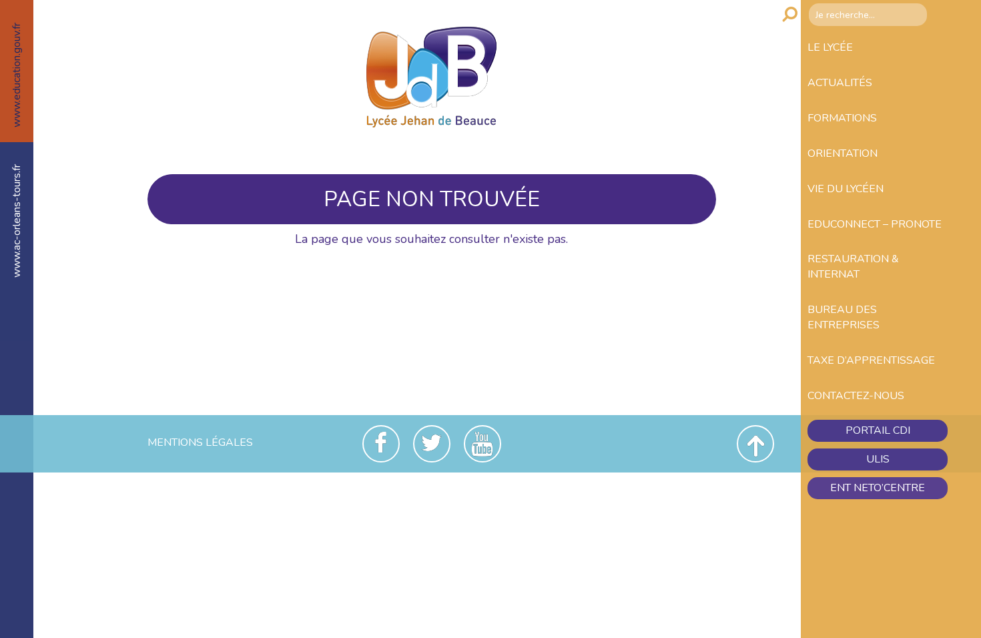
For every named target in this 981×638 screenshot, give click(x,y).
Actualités (839, 82)
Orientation (842, 153)
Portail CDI (878, 430)
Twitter (431, 443)
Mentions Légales (200, 442)
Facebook (381, 443)
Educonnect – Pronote (874, 224)
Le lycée (830, 47)
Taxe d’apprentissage (871, 360)
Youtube (482, 443)
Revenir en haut (755, 443)
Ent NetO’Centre (877, 488)
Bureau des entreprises (843, 317)
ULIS (878, 459)
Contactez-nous (855, 395)
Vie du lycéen (845, 189)
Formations (842, 118)
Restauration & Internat (853, 267)
